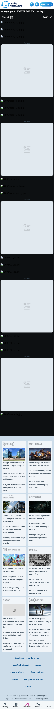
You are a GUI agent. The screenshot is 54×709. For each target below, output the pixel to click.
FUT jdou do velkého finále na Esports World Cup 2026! (14, 487)
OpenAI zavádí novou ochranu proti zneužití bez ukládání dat (14, 518)
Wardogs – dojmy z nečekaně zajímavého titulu (38, 538)
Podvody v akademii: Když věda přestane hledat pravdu (14, 540)
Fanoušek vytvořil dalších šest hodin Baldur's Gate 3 (39, 464)
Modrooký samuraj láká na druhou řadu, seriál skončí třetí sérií (40, 474)
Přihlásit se (46, 4)
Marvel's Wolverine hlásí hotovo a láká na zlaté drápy (13, 635)
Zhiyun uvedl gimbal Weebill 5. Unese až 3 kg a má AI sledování (40, 621)
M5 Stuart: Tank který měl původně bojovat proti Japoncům (39, 571)
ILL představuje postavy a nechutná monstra (39, 517)
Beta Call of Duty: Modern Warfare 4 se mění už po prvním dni (13, 646)
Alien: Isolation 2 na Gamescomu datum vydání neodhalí (40, 527)
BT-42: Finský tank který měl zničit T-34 (38, 591)
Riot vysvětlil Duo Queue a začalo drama (13, 569)
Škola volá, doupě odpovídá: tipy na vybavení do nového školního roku (40, 643)
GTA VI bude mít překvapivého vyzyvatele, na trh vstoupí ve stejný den (13, 623)
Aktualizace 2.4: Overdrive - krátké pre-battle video (39, 582)
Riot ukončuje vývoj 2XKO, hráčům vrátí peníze (13, 588)
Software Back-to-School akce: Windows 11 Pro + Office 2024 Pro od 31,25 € (40, 632)
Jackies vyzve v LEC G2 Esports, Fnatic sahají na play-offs (13, 579)
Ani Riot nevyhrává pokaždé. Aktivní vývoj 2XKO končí (38, 484)
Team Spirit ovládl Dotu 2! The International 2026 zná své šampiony (14, 476)
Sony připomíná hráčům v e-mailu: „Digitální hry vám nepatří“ (14, 465)
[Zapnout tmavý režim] (37, 4)
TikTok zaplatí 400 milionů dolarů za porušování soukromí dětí (14, 529)
